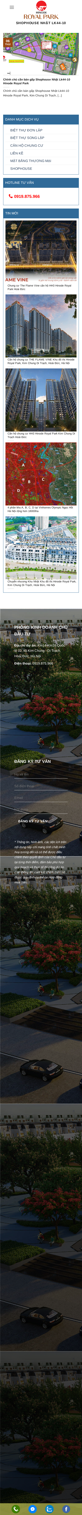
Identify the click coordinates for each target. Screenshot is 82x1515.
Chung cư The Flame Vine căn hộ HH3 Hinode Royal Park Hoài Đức (39, 287)
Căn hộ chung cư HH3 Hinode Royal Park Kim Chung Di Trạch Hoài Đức (41, 435)
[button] (11, 7)
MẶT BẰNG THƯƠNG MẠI (30, 161)
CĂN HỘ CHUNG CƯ (26, 145)
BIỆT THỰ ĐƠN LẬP (26, 130)
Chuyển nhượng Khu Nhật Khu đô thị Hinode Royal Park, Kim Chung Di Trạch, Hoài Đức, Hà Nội (42, 583)
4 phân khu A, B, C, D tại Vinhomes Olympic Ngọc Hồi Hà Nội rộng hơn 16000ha (40, 509)
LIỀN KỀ (16, 153)
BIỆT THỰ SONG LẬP (27, 138)
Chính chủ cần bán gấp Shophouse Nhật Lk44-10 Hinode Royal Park (36, 81)
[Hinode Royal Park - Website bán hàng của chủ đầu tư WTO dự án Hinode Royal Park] (41, 10)
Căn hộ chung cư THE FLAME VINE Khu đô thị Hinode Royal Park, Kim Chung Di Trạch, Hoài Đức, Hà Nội (41, 361)
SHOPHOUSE (21, 168)
